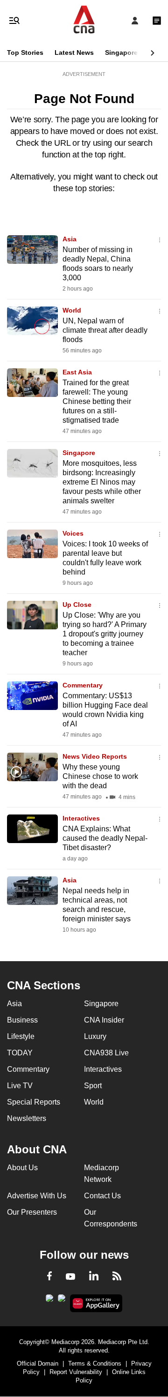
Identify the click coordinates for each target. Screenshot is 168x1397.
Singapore (121, 52)
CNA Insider (104, 1020)
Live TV (20, 1086)
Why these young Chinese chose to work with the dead (100, 776)
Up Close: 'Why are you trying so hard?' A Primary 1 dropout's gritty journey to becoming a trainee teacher (105, 634)
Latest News (74, 52)
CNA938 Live (106, 1053)
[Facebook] (49, 1277)
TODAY (20, 1053)
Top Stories (25, 52)
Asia (70, 239)
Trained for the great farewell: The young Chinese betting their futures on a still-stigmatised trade (97, 401)
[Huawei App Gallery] (96, 1303)
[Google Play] (49, 1300)
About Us (22, 1168)
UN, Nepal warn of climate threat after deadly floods (105, 330)
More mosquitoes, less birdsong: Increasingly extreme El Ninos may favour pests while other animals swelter (102, 482)
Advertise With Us (36, 1196)
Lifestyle (21, 1036)
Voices (73, 533)
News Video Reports (95, 756)
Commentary (83, 685)
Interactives (81, 818)
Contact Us (102, 1196)
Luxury (95, 1036)
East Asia (77, 372)
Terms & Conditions (94, 1363)
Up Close (77, 604)
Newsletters (26, 1118)
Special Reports (33, 1102)
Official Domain (37, 1363)
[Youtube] (70, 1277)
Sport (93, 1086)
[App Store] (61, 1300)
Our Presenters (32, 1212)
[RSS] (116, 1277)
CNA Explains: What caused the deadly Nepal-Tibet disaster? (105, 838)
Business (22, 1020)
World (72, 310)
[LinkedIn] (93, 1277)
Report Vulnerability (75, 1371)
